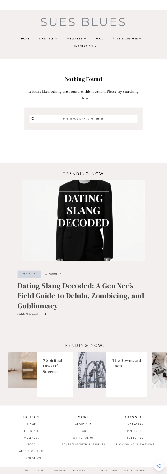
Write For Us (83, 438)
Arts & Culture (125, 38)
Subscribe (135, 438)
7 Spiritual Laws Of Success (52, 366)
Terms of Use (59, 470)
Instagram (135, 424)
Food (99, 38)
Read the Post (29, 313)
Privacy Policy (83, 470)
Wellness (75, 38)
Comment (54, 274)
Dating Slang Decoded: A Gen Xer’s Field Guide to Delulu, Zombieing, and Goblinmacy (81, 296)
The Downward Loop (126, 363)
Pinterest (135, 431)
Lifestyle (46, 38)
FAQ (83, 431)
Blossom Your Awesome (135, 444)
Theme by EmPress (133, 470)
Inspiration (83, 46)
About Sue (83, 424)
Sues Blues (83, 22)
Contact (40, 470)
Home (25, 38)
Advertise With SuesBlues (83, 444)
